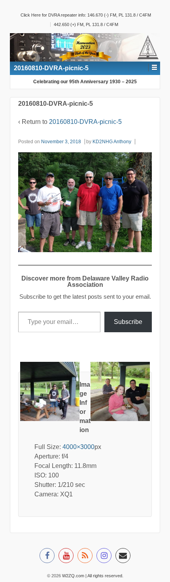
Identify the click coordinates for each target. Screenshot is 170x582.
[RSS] (85, 556)
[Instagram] (103, 556)
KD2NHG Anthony (112, 141)
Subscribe (128, 321)
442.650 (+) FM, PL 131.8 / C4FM (86, 24)
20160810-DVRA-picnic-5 (85, 121)
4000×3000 (78, 447)
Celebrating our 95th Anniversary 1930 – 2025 (85, 81)
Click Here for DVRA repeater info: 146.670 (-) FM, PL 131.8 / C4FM (86, 15)
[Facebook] (47, 556)
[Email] (122, 556)
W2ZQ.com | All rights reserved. (92, 575)
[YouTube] (66, 556)
